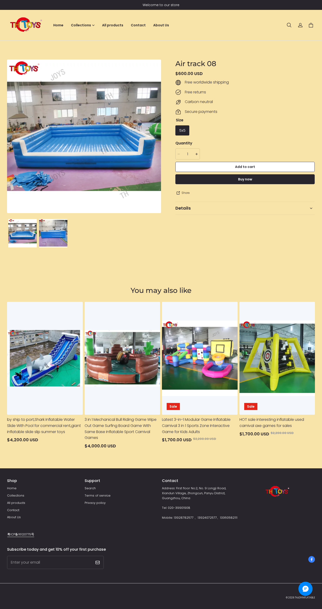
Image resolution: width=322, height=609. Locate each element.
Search (90, 488)
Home (58, 25)
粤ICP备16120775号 (20, 534)
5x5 (182, 130)
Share (186, 193)
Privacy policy (95, 503)
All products (112, 25)
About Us (161, 25)
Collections (15, 495)
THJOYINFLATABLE (305, 597)
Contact (138, 25)
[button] (289, 25)
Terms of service (98, 495)
